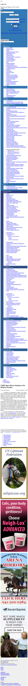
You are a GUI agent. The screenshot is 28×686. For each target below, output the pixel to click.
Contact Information (10, 59)
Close (2, 8)
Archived (10, 238)
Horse (7, 204)
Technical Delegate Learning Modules (15, 145)
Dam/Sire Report (10, 213)
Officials (8, 69)
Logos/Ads (8, 374)
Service (8, 221)
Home (4, 379)
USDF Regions (9, 55)
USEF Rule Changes (11, 311)
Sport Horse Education (11, 114)
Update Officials (10, 353)
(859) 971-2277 (6, 661)
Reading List (9, 160)
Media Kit (8, 372)
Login (14, 14)
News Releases (9, 377)
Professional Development (12, 158)
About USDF (9, 48)
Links (4, 445)
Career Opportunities (11, 82)
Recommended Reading (11, 111)
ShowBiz (8, 285)
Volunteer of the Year (11, 228)
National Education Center (12, 51)
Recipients (9, 262)
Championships (9, 269)
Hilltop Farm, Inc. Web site (7, 418)
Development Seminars (11, 156)
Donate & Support (23, 33)
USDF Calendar (16, 416)
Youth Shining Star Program (12, 247)
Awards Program (10, 214)
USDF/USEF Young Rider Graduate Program (16, 127)
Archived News (7, 437)
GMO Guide (9, 351)
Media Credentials (10, 373)
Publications (9, 367)
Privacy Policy (3, 664)
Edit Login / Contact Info (12, 202)
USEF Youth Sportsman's (12, 251)
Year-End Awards (10, 233)
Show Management (10, 281)
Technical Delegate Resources (13, 173)
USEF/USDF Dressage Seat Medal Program (16, 275)
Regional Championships (12, 271)
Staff (7, 62)
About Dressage (10, 49)
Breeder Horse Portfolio (11, 211)
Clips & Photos (6, 438)
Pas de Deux (9, 279)
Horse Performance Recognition (13, 259)
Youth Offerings (10, 58)
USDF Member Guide (11, 369)
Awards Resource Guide (11, 215)
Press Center (6, 381)
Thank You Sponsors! (14, 33)
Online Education (10, 139)
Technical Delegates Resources (13, 336)
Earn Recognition (10, 140)
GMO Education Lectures (12, 144)
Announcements (7, 436)
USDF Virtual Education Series (13, 151)
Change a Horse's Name (11, 209)
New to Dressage (10, 89)
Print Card (8, 196)
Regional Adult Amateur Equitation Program (16, 276)
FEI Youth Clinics (10, 130)
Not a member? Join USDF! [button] (15, 30)
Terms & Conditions (13, 664)
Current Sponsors (10, 64)
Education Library (10, 138)
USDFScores (9, 310)
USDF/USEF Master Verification (13, 201)
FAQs (7, 85)
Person (7, 193)
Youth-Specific (9, 129)
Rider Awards (9, 257)
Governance (9, 71)
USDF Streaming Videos (12, 188)
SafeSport (3, 672)
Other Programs (9, 123)
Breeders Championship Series (13, 274)
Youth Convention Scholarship (13, 250)
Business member (16, 24)
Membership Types (10, 53)
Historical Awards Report (13, 239)
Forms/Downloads (5, 673)
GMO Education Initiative (12, 143)
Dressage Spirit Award (11, 252)
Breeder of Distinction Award (13, 260)
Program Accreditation (11, 141)
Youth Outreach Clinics (11, 131)
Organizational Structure (11, 77)
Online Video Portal (10, 122)
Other (7, 255)
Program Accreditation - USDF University (15, 360)
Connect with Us (4, 33)
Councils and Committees (12, 76)
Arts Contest (9, 256)
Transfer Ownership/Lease (12, 206)
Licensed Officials (10, 335)
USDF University (10, 136)
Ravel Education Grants (11, 248)
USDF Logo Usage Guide (12, 376)
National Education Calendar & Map (14, 102)
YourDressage (9, 371)
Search (9, 237)
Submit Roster (9, 354)
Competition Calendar (11, 309)
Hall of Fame (9, 54)
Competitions (9, 100)
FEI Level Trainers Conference (13, 125)
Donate (2, 678)
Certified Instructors (10, 68)
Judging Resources (10, 174)
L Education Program (11, 107)
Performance (9, 232)
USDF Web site (12, 413)
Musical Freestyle (10, 278)
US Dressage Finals (10, 270)
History (8, 50)
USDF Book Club (10, 150)
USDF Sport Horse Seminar (12, 121)
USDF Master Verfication (12, 200)
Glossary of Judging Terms (12, 170)
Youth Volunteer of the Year (12, 230)
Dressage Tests (9, 308)
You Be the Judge (10, 154)
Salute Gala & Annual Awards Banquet (15, 217)
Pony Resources (10, 177)
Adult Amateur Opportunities (13, 172)
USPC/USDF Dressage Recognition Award (16, 246)
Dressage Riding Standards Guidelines (15, 164)
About (2, 668)
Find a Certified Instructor (12, 93)
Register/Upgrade (10, 205)
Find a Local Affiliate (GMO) (13, 91)
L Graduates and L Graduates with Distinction (16, 67)
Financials (8, 80)
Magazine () (13, 57)
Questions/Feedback (5, 674)
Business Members (10, 63)
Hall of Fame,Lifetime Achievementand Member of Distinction (12, 223)
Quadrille (8, 280)
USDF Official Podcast (11, 169)
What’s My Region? (10, 199)
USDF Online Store (10, 186)
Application (9, 261)
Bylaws (8, 73)
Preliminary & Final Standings (13, 236)
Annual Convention (10, 78)
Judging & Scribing (10, 90)
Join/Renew (3, 677)
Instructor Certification (11, 159)
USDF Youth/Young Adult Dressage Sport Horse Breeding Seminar (16, 133)
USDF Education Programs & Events (14, 103)
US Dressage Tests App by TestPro (14, 187)
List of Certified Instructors (12, 341)
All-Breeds (9, 235)
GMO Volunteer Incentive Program (14, 227)
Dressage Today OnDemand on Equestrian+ (16, 147)
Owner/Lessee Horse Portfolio (13, 210)
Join (7, 94)
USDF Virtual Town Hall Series (13, 153)
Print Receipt (9, 197)
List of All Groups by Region (13, 356)
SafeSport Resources (11, 84)
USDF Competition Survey (12, 315)
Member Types (9, 195)
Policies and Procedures (11, 75)
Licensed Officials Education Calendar (15, 176)
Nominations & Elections (12, 81)
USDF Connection (10, 368)
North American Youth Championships (15, 272)
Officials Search (10, 283)
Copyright (8, 664)
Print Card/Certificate (11, 208)
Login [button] (15, 26)
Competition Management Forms (13, 284)
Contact (2, 679)
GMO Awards (9, 226)
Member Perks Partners (11, 66)
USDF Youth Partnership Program (14, 135)
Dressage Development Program (13, 155)
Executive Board (10, 60)
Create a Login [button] (15, 28)
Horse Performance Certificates (13, 303)
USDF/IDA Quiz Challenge (12, 126)
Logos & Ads (6, 440)
